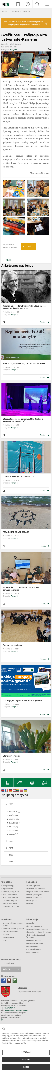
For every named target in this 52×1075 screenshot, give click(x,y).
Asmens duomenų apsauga (37, 929)
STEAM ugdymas (33, 886)
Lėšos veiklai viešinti (10, 932)
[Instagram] (9, 980)
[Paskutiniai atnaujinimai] (28, 4)
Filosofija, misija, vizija (11, 892)
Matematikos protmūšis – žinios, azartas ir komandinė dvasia (22, 588)
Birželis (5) (13, 815)
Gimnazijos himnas (10, 895)
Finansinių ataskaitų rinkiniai (13, 929)
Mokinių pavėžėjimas (35, 895)
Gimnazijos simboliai (10, 898)
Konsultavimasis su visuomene (39, 932)
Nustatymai (26, 1052)
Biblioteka (31, 903)
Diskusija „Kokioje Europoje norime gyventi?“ (23, 700)
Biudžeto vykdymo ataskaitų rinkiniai (13, 924)
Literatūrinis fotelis (11, 756)
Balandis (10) (14, 823)
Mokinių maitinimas (34, 898)
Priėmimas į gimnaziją (11, 906)
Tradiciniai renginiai (10, 900)
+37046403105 (9, 1008)
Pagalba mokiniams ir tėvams (38, 892)
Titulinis (4, 11)
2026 (11, 804)
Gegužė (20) (14, 819)
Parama (5, 940)
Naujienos (15, 11)
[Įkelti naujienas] (18, 4)
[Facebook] (3, 980)
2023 (11, 855)
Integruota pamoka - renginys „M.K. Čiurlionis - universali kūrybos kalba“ (23, 420)
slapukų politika (20, 1043)
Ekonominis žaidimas (12, 645)
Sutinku (26, 1067)
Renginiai (26, 11)
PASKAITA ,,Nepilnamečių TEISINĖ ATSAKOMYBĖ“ (24, 363)
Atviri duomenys (33, 952)
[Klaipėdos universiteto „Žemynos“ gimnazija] (7, 3)
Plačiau (43, 322)
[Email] (15, 980)
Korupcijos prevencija (35, 943)
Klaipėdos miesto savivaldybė (29, 992)
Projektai (6, 934)
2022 (11, 861)
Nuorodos (31, 923)
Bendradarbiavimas (10, 903)
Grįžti (8, 260)
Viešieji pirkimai (8, 937)
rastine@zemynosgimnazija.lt (16, 1010)
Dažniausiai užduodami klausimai (36, 936)
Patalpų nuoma (32, 900)
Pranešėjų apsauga (34, 940)
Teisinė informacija (34, 949)
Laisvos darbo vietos (35, 926)
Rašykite (6, 969)
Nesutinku (26, 1060)
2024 (11, 848)
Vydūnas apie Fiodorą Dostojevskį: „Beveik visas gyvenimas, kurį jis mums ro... (24, 307)
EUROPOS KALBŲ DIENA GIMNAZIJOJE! (20, 477)
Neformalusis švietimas (36, 889)
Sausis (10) (13, 834)
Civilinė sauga (32, 946)
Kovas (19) (13, 827)
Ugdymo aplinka (8, 889)
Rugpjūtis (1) (14, 812)
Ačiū (27, 246)
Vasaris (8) (13, 830)
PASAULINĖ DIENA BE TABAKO (16, 532)
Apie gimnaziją (8, 886)
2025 (11, 841)
